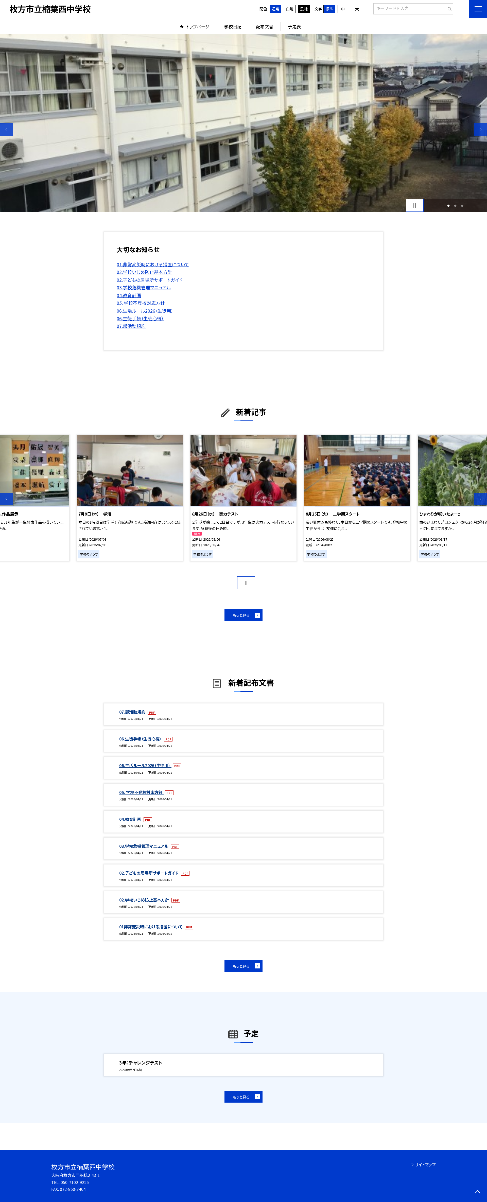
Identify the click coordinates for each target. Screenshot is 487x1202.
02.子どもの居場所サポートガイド (150, 279)
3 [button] (462, 205)
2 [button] (455, 205)
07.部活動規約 (131, 326)
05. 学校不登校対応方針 (141, 302)
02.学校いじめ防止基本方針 (144, 272)
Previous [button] (6, 129)
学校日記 (232, 26)
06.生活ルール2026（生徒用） (145, 310)
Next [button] (480, 129)
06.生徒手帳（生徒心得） (140, 318)
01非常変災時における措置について (151, 927)
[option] (243, 123)
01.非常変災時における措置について (153, 264)
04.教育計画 (129, 295)
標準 (329, 8)
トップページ (198, 26)
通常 (275, 8)
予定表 (294, 26)
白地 (289, 8)
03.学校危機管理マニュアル (144, 287)
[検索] (448, 7)
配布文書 (264, 26)
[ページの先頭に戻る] (477, 1192)
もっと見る (241, 615)
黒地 (304, 8)
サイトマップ (425, 1164)
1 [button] (448, 205)
